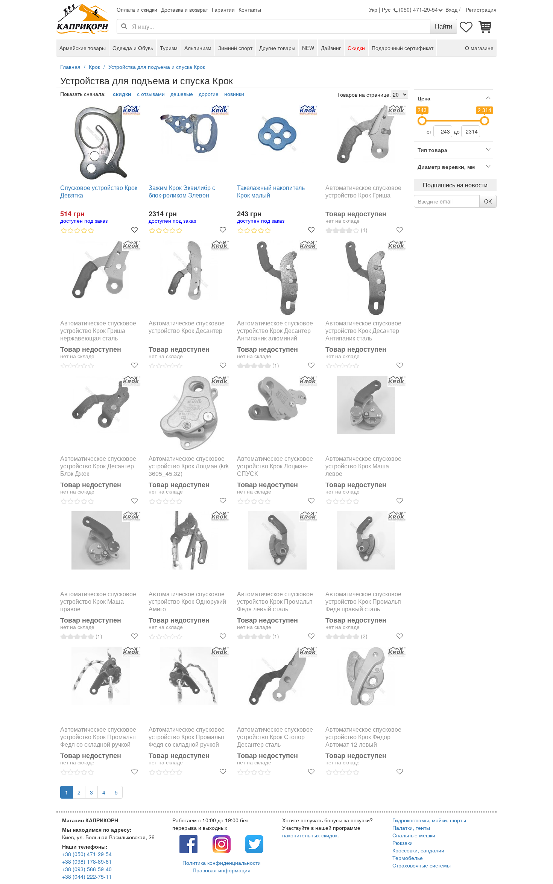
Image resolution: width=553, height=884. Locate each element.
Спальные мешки (413, 835)
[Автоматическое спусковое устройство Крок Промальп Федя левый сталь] (277, 540)
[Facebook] (188, 843)
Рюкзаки (402, 842)
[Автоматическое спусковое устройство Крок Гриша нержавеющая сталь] (100, 269)
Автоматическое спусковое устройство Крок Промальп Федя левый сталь (275, 601)
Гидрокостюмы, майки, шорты (429, 820)
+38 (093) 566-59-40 (87, 869)
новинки (234, 93)
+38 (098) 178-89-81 (87, 861)
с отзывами (151, 93)
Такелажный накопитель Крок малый (271, 191)
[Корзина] (485, 26)
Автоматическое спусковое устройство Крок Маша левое (363, 466)
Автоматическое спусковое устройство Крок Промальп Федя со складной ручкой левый (98, 737)
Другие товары (277, 48)
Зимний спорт (235, 48)
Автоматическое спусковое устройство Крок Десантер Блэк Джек (98, 466)
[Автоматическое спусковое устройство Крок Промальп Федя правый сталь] (365, 540)
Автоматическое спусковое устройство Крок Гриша (363, 191)
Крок (94, 66)
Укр (373, 9)
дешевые (181, 93)
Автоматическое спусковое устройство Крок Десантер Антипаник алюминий (275, 330)
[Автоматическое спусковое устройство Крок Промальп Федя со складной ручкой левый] (100, 676)
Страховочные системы (421, 865)
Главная (70, 66)
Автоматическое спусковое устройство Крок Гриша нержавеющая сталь (98, 330)
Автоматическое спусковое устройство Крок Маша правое (98, 601)
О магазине (479, 48)
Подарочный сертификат (402, 48)
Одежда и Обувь (132, 48)
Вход (451, 9)
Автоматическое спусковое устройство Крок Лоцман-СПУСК (275, 466)
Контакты (250, 9)
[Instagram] (222, 843)
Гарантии (223, 9)
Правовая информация (222, 870)
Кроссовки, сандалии (418, 850)
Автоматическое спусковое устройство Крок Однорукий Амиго (187, 601)
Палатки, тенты (411, 827)
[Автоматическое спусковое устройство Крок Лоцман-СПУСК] (277, 398)
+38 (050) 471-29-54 (87, 854)
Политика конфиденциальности (221, 862)
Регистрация (481, 9)
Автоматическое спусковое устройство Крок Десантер (187, 327)
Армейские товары (82, 48)
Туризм (169, 48)
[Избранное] (466, 26)
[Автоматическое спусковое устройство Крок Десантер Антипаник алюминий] (277, 278)
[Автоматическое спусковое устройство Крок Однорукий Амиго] (189, 540)
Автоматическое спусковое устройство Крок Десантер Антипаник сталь (363, 330)
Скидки (356, 48)
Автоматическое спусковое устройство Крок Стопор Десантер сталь (275, 737)
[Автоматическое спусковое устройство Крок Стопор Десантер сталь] (277, 676)
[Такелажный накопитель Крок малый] (277, 134)
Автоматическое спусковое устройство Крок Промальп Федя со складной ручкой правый (187, 737)
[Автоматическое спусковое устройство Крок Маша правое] (100, 540)
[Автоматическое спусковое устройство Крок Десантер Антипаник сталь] (365, 278)
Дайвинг (331, 48)
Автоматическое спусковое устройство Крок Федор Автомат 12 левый (363, 737)
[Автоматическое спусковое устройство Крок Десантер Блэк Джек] (100, 404)
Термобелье (407, 857)
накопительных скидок (309, 835)
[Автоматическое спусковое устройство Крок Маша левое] (365, 405)
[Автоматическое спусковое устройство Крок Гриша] (365, 134)
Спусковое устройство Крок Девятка (98, 191)
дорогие (209, 93)
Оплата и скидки (137, 9)
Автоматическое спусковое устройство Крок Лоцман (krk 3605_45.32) (189, 466)
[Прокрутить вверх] (530, 861)
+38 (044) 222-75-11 (87, 876)
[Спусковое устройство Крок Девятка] (100, 142)
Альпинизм (197, 48)
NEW (308, 48)
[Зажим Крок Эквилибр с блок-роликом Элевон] (189, 133)
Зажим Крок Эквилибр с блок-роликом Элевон (182, 191)
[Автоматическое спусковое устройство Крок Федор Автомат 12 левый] (365, 676)
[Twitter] (254, 843)
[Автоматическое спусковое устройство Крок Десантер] (189, 270)
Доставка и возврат (184, 9)
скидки (122, 93)
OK (488, 201)
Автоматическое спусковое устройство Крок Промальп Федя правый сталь (363, 601)
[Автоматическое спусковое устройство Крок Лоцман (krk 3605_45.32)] (189, 413)
